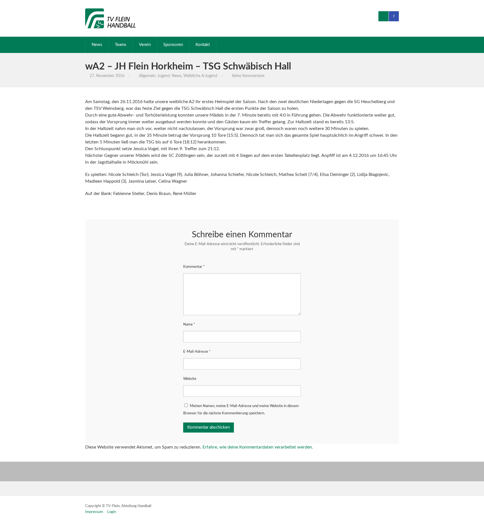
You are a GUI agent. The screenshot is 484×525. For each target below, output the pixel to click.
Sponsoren (173, 45)
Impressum (94, 512)
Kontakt (203, 45)
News (97, 45)
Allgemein (147, 76)
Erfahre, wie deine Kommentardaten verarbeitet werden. (258, 447)
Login (111, 512)
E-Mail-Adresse (197, 352)
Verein (145, 45)
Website (189, 379)
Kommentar (194, 267)
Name (189, 324)
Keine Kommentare (248, 76)
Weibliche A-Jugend (200, 76)
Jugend (163, 76)
